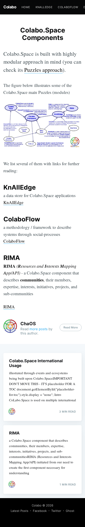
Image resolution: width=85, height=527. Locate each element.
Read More (70, 327)
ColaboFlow (68, 7)
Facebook (40, 511)
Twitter (56, 511)
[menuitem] (26, 7)
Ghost (70, 511)
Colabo (9, 7)
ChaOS (28, 323)
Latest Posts (19, 511)
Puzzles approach (43, 69)
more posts (38, 329)
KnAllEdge (44, 7)
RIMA (9, 306)
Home (26, 7)
